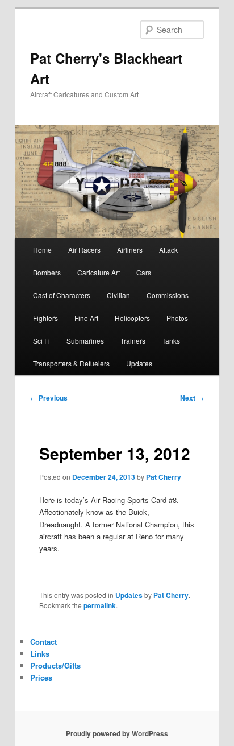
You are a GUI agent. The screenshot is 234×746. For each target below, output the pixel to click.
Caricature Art (98, 272)
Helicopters (132, 318)
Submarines (85, 340)
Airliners (130, 249)
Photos (177, 318)
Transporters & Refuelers (71, 363)
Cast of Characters (61, 295)
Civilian (118, 295)
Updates (139, 363)
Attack (168, 249)
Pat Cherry (163, 477)
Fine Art (86, 318)
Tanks (171, 340)
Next (192, 398)
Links (39, 653)
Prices (41, 677)
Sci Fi (41, 340)
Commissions (168, 295)
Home (42, 249)
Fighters (45, 318)
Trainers (132, 340)
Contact (43, 641)
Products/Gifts (55, 665)
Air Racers (84, 249)
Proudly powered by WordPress (117, 733)
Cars (143, 272)
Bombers (47, 272)
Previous (49, 398)
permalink (99, 605)
